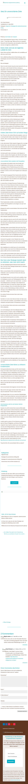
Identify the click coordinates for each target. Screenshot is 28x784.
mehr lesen (6, 562)
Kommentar (4, 675)
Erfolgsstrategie (7, 600)
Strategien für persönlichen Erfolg (9, 456)
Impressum (5, 728)
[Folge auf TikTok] (14, 724)
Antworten (25, 644)
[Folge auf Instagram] (9, 724)
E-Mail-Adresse (5, 695)
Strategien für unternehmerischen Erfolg (10, 459)
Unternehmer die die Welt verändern (9, 461)
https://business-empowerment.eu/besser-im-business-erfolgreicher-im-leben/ (14, 658)
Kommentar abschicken (22, 711)
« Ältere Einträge (7, 622)
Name (2, 689)
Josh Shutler (8, 36)
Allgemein (8, 26)
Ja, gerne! (14, 482)
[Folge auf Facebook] (6, 724)
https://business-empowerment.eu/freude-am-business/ (13, 440)
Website (2, 700)
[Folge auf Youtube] (12, 724)
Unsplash (14, 36)
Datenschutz (11, 728)
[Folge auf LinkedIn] (4, 724)
